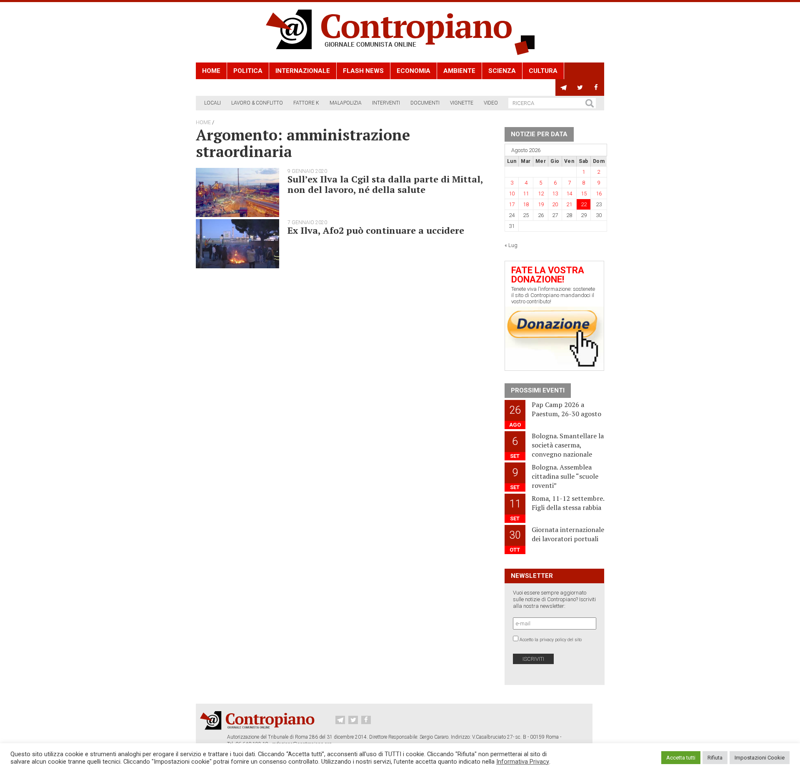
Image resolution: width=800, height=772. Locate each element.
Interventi (386, 103)
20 (555, 204)
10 (512, 193)
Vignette (461, 103)
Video (491, 103)
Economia (413, 71)
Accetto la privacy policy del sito (551, 639)
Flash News (363, 71)
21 (569, 204)
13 (555, 193)
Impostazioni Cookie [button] (760, 758)
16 (599, 193)
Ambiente (459, 71)
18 (526, 204)
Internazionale (302, 71)
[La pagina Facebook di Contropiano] (596, 87)
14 (569, 193)
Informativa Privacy (522, 761)
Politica (247, 71)
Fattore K (306, 103)
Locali (212, 103)
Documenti (425, 103)
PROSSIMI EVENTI (538, 390)
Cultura (543, 71)
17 (512, 204)
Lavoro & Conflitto (257, 103)
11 (526, 193)
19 (541, 204)
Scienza (502, 71)
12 (541, 193)
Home (211, 71)
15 (584, 193)
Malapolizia (346, 103)
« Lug (511, 245)
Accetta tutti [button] (680, 758)
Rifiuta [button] (715, 758)
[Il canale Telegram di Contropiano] (563, 87)
